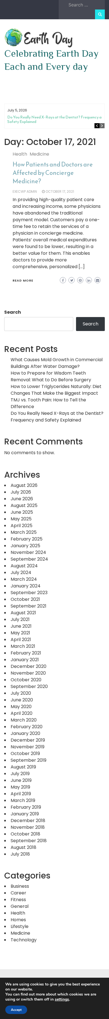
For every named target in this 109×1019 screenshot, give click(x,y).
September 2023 (29, 592)
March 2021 (23, 646)
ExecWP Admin (25, 191)
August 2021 (23, 613)
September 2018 (29, 840)
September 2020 (29, 686)
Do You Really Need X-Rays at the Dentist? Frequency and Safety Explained (56, 119)
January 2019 (25, 814)
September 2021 (28, 606)
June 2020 (22, 700)
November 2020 (28, 673)
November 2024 (28, 552)
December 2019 (28, 740)
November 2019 (27, 747)
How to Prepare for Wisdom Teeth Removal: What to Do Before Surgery (51, 376)
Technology (24, 940)
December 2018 (28, 820)
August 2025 (24, 505)
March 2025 (24, 532)
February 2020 (26, 726)
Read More (23, 280)
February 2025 (26, 539)
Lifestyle (20, 926)
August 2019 (23, 767)
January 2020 (25, 733)
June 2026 (22, 499)
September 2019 (28, 760)
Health (20, 154)
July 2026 (21, 492)
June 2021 (21, 626)
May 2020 (21, 706)
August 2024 (24, 566)
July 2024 (21, 572)
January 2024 (26, 586)
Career (18, 893)
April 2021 (21, 639)
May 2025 (21, 519)
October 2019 (25, 753)
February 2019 (26, 807)
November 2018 (28, 827)
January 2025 (25, 545)
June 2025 (22, 512)
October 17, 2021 (60, 191)
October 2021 (25, 599)
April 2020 (21, 713)
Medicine (39, 154)
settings (62, 999)
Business (20, 886)
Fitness (18, 899)
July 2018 (20, 854)
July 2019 (20, 773)
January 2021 (25, 659)
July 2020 (21, 693)
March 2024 (24, 579)
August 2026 (24, 485)
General (20, 906)
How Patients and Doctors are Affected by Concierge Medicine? (53, 173)
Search (12, 312)
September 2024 (29, 559)
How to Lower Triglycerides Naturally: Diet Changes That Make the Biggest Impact (56, 389)
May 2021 (20, 633)
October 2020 (26, 680)
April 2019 (21, 794)
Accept (16, 1010)
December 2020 (28, 666)
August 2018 (23, 847)
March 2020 (24, 720)
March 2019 (23, 800)
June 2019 (21, 780)
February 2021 (26, 653)
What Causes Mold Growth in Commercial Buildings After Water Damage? (57, 363)
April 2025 (21, 525)
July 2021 (20, 619)
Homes (18, 919)
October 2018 (25, 834)
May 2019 (20, 787)
